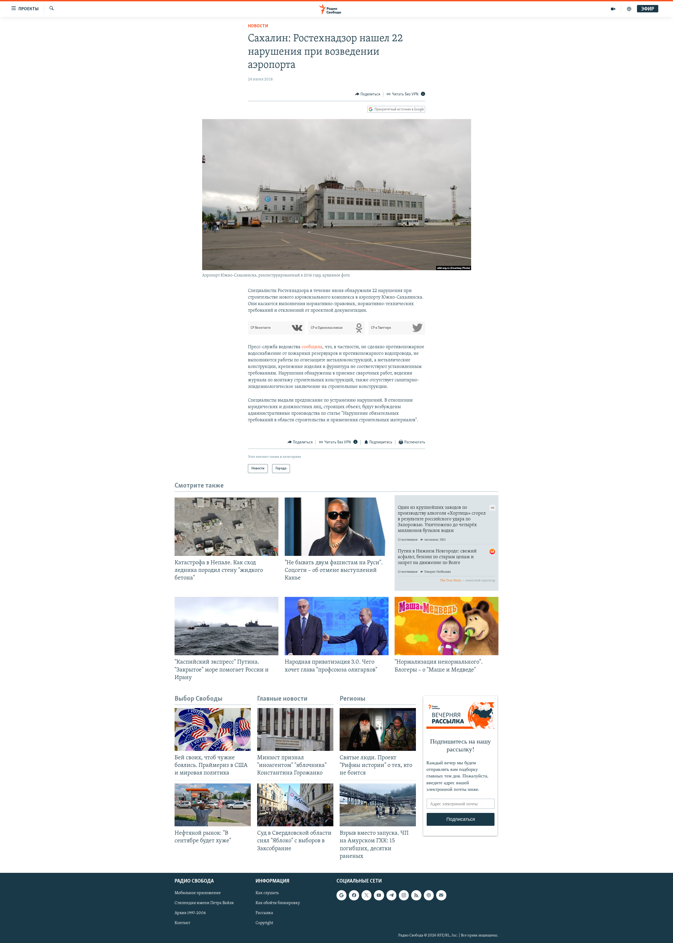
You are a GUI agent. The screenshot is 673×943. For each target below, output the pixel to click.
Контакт (182, 923)
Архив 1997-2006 (190, 913)
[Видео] (613, 9)
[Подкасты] (429, 895)
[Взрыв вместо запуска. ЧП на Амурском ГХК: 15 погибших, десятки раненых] (378, 804)
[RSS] (416, 895)
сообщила (312, 347)
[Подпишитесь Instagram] (404, 895)
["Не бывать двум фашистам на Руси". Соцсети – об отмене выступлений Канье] (337, 527)
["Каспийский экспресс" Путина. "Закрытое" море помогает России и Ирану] (226, 626)
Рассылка (264, 913)
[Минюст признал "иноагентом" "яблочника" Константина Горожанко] (295, 729)
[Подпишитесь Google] (341, 895)
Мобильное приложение (198, 893)
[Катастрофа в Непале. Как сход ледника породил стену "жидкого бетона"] (226, 527)
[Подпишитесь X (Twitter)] (366, 895)
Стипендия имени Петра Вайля (204, 903)
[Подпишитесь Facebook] (354, 895)
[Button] (367, 94)
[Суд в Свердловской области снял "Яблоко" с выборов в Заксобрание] (295, 804)
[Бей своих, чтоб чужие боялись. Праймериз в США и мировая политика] (213, 729)
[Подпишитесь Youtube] (379, 895)
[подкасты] (629, 9)
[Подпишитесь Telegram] (391, 895)
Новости (258, 26)
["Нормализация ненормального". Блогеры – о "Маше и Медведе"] (446, 626)
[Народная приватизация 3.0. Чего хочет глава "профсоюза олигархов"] (337, 626)
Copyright (264, 923)
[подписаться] (441, 895)
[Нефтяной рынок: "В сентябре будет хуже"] (213, 804)
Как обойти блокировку (278, 903)
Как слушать (267, 893)
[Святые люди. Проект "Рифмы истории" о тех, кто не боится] (378, 729)
